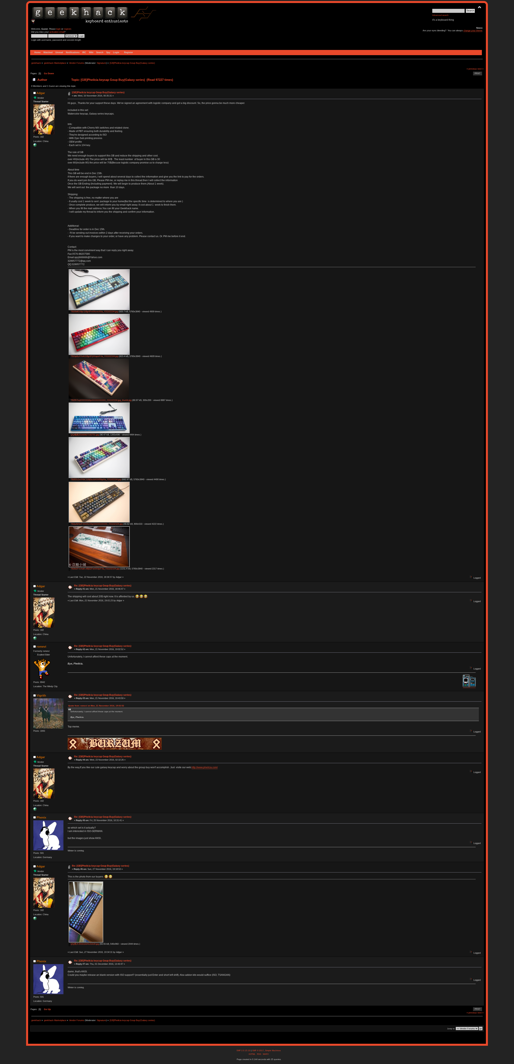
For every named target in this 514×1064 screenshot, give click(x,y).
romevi (41, 646)
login (58, 29)
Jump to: (451, 1028)
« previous (472, 69)
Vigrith (41, 695)
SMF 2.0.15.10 (244, 1050)
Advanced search (440, 15)
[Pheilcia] (35, 146)
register (67, 29)
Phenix (41, 817)
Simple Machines (273, 1050)
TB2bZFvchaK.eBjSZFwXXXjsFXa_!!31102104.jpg (94, 568)
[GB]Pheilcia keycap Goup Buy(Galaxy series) (98, 92)
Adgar (40, 93)
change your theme (472, 30)
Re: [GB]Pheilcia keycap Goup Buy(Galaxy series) (102, 585)
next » (480, 69)
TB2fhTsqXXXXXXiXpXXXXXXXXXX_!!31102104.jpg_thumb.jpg (101, 400)
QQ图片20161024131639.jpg (84, 944)
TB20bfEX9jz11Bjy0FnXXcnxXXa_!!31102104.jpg (94, 311)
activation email (56, 32)
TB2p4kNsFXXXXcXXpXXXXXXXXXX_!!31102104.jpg (96, 524)
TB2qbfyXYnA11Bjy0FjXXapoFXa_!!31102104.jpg (94, 356)
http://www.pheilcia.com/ (205, 767)
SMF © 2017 (258, 1050)
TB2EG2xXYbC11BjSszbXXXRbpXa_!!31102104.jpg (95, 479)
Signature (101, 63)
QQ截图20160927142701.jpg (84, 434)
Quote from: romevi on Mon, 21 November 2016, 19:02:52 (96, 706)
